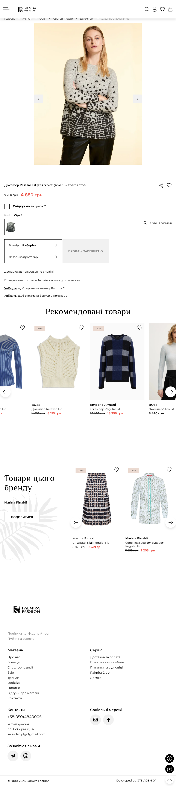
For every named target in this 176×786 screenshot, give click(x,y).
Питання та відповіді (106, 667)
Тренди (13, 678)
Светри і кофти (63, 18)
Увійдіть (10, 288)
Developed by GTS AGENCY (136, 780)
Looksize (14, 683)
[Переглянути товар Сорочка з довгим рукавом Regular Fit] (149, 520)
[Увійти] (154, 9)
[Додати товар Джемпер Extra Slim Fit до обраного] (22, 327)
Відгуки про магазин (24, 693)
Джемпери (87, 18)
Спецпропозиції (20, 667)
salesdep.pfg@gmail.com (27, 734)
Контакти (15, 698)
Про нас (14, 657)
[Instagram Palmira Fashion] (95, 719)
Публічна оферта (21, 639)
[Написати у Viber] (25, 756)
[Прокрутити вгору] (169, 779)
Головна (9, 18)
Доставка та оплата (105, 657)
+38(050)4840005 (24, 716)
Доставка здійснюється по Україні (29, 271)
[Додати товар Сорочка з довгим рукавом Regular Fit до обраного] (169, 469)
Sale (11, 673)
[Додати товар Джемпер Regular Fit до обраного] (139, 327)
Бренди (14, 662)
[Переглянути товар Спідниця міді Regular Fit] (96, 518)
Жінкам (27, 18)
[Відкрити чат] (169, 769)
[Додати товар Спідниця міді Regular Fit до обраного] (116, 469)
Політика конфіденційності (29, 633)
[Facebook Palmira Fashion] (108, 719)
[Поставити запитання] (169, 758)
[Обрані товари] (162, 9)
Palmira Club (99, 673)
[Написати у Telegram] (13, 756)
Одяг (42, 18)
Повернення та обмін (107, 662)
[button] (146, 9)
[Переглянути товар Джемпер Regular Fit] (117, 380)
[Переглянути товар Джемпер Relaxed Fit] (58, 380)
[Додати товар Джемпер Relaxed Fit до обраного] (81, 327)
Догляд (96, 678)
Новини (14, 688)
